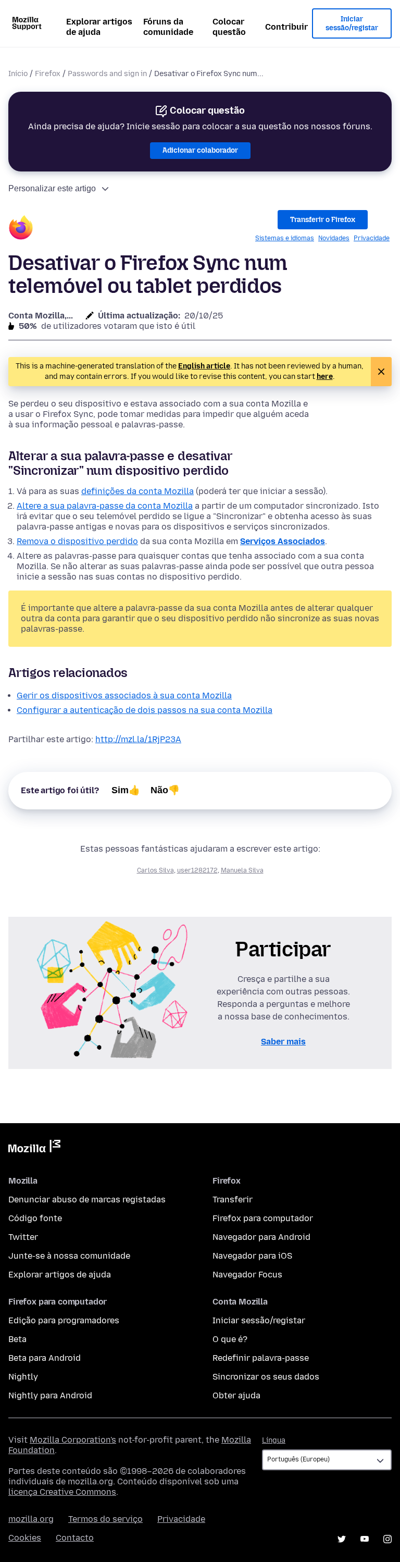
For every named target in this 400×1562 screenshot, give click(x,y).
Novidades (333, 238)
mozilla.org (31, 1519)
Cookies (24, 1538)
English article (204, 366)
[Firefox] (20, 229)
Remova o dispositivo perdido (77, 541)
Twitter (23, 1237)
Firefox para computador (263, 1218)
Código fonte (35, 1218)
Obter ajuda (236, 1395)
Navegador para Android (261, 1237)
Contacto (75, 1538)
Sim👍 (125, 790)
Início (18, 73)
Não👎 (165, 790)
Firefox (47, 73)
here (325, 376)
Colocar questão (229, 27)
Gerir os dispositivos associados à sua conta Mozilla (124, 695)
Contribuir (286, 27)
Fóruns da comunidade (168, 27)
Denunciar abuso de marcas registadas (87, 1199)
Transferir (233, 1199)
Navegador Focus (247, 1275)
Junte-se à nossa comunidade (69, 1256)
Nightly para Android (50, 1395)
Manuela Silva (242, 870)
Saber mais (283, 1042)
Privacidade (372, 238)
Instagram (387, 1539)
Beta (17, 1339)
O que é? (230, 1339)
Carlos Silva (155, 870)
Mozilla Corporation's (73, 1440)
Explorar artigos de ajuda (99, 27)
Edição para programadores (63, 1320)
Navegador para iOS (252, 1256)
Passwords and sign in (107, 73)
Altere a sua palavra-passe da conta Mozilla (105, 506)
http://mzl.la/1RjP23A (138, 739)
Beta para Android (44, 1358)
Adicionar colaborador (200, 150)
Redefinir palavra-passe (261, 1358)
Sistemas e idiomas (284, 238)
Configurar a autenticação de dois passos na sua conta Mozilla (144, 710)
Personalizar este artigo (52, 188)
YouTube (364, 1539)
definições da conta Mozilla (137, 491)
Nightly (23, 1377)
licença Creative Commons (62, 1492)
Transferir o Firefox (322, 219)
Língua (273, 1440)
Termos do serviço (105, 1519)
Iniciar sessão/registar (352, 24)
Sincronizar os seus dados (266, 1377)
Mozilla (34, 1148)
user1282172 (197, 870)
